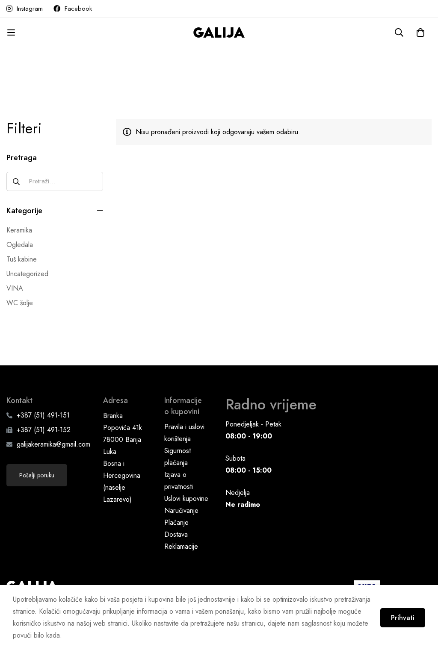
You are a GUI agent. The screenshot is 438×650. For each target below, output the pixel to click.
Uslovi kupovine (186, 498)
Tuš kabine (21, 259)
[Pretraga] (399, 32)
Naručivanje (181, 510)
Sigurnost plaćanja (177, 457)
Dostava (176, 534)
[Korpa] (420, 32)
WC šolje (19, 303)
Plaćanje (176, 522)
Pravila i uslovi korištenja (184, 433)
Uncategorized (27, 274)
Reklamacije (181, 546)
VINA (14, 288)
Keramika (19, 230)
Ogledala (19, 245)
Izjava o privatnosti (178, 480)
